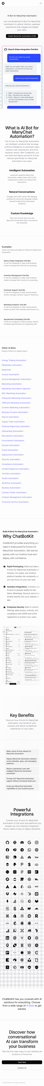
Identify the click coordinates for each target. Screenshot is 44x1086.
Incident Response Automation (15, 469)
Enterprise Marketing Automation (16, 398)
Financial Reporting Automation (16, 426)
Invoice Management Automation (16, 379)
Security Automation (11, 459)
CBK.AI (10, 1083)
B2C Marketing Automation (14, 393)
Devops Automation (11, 445)
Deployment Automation (13, 454)
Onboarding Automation (12, 431)
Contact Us (22, 1068)
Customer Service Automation (15, 502)
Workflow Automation (11, 483)
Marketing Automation (12, 384)
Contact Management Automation (17, 497)
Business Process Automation (15, 412)
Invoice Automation (10, 374)
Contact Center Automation (14, 492)
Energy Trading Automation (14, 360)
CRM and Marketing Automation (16, 403)
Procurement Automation (13, 440)
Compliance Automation (12, 464)
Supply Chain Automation (13, 421)
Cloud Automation (10, 450)
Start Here (22, 1062)
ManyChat (6, 370)
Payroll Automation (10, 417)
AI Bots (30, 1005)
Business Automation (11, 488)
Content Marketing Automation (15, 407)
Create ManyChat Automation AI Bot (22, 36)
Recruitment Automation (12, 436)
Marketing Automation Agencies (16, 388)
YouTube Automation (11, 473)
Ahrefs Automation (10, 478)
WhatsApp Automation (12, 365)
